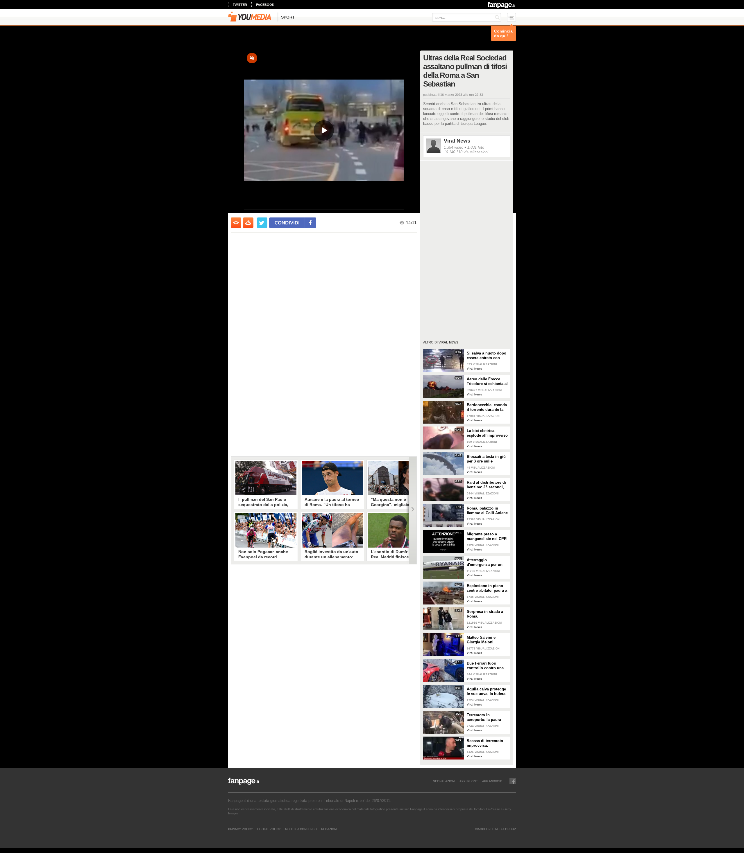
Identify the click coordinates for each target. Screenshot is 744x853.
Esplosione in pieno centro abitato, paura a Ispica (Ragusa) (487, 588)
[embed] (236, 222)
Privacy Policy (240, 828)
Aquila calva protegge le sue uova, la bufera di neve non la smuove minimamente (487, 691)
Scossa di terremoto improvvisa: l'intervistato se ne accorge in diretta (485, 743)
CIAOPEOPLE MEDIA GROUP (495, 828)
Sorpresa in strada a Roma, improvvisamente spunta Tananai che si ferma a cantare (486, 614)
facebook (265, 4)
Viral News (457, 141)
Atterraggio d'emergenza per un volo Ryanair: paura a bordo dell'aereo (486, 562)
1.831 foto (475, 147)
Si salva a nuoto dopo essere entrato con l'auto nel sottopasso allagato (486, 355)
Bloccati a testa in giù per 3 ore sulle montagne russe (486, 459)
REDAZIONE (329, 828)
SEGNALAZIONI (444, 781)
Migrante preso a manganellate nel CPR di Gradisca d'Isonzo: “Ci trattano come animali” (487, 536)
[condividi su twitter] (262, 222)
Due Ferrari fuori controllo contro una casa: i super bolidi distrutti (485, 665)
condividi (287, 222)
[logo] (502, 5)
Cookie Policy (269, 828)
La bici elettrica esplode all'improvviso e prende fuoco (487, 433)
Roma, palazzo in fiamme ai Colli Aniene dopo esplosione (487, 510)
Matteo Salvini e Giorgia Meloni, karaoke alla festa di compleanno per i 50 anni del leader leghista (488, 640)
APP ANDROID (492, 781)
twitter (240, 4)
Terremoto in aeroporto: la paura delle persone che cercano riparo (484, 717)
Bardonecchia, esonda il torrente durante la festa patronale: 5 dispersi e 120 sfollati (487, 407)
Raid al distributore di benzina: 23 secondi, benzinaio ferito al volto (486, 485)
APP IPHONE (468, 781)
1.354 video (453, 147)
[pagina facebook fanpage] (512, 781)
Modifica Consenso (301, 828)
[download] (248, 222)
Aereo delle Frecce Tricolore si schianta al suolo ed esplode (487, 381)
